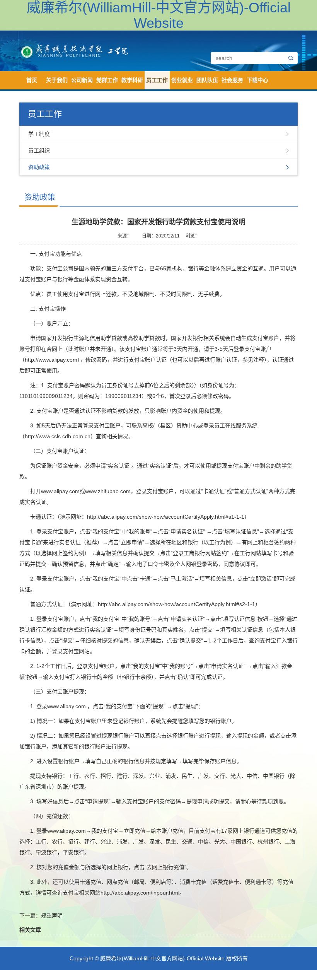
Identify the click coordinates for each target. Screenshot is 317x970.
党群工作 (107, 80)
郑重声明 (52, 915)
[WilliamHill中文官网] (90, 50)
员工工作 (157, 80)
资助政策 (39, 167)
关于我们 (57, 80)
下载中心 (257, 80)
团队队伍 (207, 80)
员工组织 (39, 150)
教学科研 (132, 80)
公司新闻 (82, 80)
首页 (31, 80)
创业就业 (182, 80)
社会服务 (232, 80)
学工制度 (39, 134)
